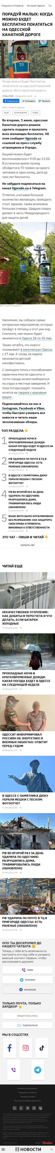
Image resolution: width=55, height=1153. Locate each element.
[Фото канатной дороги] (27, 263)
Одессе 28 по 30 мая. (36, 338)
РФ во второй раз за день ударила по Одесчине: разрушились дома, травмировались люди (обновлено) (26, 499)
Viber (40, 408)
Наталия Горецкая (16, 107)
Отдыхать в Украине (12, 5)
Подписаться (30, 1025)
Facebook (26, 408)
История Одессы (36, 5)
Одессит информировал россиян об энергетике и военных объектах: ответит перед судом (25, 740)
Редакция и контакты (28, 1092)
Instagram (9, 408)
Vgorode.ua (20, 188)
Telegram (30, 980)
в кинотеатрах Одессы (36, 349)
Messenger (30, 989)
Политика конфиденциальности (27, 1101)
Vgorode (30, 138)
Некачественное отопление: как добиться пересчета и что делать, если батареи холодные (27, 617)
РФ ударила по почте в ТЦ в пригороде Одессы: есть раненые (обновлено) (27, 462)
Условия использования (27, 1088)
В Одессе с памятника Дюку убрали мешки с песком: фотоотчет (28, 479)
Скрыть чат (28, 545)
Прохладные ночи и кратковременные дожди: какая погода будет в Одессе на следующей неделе (26, 679)
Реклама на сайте (28, 1096)
